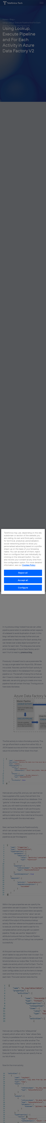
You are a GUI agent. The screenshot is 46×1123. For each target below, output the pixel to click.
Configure (23, 587)
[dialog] (23, 561)
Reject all (23, 572)
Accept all (23, 580)
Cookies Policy (28, 565)
